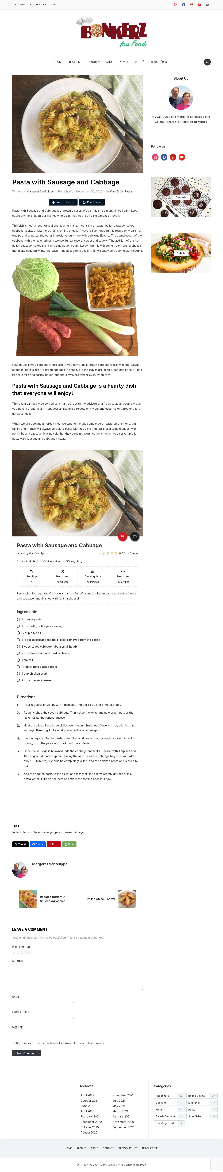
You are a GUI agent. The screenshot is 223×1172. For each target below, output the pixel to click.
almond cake (103, 408)
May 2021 (118, 1106)
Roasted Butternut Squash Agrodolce (53, 899)
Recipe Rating (21, 947)
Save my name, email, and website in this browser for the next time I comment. (61, 1043)
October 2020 (89, 1127)
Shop (110, 62)
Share (39, 844)
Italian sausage (43, 832)
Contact (108, 1148)
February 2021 (90, 1116)
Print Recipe (94, 202)
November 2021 (122, 1095)
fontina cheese (21, 832)
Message (17, 961)
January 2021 (121, 1116)
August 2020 (88, 1132)
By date (20, 4)
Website (17, 1027)
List (54, 4)
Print (71, 844)
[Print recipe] (134, 536)
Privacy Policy (128, 1148)
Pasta (128, 191)
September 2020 (123, 1127)
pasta (58, 832)
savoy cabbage (74, 832)
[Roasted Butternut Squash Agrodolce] (28, 898)
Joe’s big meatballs (92, 428)
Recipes (74, 62)
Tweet (22, 844)
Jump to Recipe (65, 202)
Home (59, 62)
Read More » (198, 121)
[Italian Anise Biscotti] (127, 898)
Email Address (21, 1012)
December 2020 (91, 1122)
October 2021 (89, 1100)
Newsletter (128, 62)
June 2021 (87, 1106)
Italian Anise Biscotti (101, 899)
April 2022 (87, 1095)
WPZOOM (141, 1164)
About (93, 62)
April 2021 (87, 1111)
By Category (38, 4)
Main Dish (116, 191)
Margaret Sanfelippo (40, 191)
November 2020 (123, 1122)
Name (15, 996)
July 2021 (118, 1100)
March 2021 (120, 1111)
